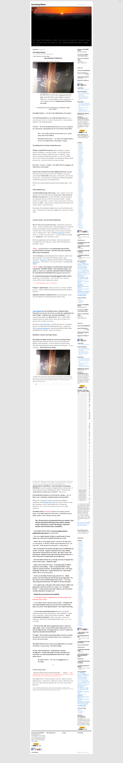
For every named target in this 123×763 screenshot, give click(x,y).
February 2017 (81, 171)
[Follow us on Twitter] (80, 85)
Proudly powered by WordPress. (84, 752)
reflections (80, 290)
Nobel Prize (61, 233)
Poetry (48, 42)
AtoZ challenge (80, 268)
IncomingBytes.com (82, 277)
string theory (38, 689)
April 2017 (80, 169)
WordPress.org (81, 302)
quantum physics (70, 688)
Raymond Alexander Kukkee (48, 53)
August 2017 (81, 164)
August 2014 (81, 206)
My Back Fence (39, 42)
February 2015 (81, 199)
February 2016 (81, 185)
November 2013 (81, 215)
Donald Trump (86, 271)
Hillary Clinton (88, 273)
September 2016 (81, 177)
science (34, 689)
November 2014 (81, 202)
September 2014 (81, 204)
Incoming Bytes (38, 4)
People (44, 42)
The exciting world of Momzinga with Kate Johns (83, 655)
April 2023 (80, 146)
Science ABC (38, 687)
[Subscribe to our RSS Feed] (84, 85)
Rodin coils (43, 260)
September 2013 (81, 217)
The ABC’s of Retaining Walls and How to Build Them (73, 42)
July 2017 (80, 165)
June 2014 (80, 208)
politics (80, 285)
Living (34, 42)
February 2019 (81, 151)
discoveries (35, 688)
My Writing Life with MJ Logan (84, 246)
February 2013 (81, 225)
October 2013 (81, 216)
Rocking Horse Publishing (84, 291)
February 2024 (81, 144)
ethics (84, 272)
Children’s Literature (36, 45)
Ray (79, 92)
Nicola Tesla (47, 324)
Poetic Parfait (85, 283)
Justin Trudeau (83, 278)
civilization (86, 269)
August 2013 (81, 218)
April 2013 (80, 223)
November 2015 (81, 188)
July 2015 (80, 193)
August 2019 (81, 149)
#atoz (79, 262)
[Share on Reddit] (82, 231)
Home (34, 40)
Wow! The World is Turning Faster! (84, 89)
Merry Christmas (80, 690)
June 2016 (80, 180)
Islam (78, 278)
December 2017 (81, 159)
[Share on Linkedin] (85, 231)
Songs (60, 42)
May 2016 (80, 181)
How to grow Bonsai (73, 40)
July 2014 (80, 207)
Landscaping (88, 40)
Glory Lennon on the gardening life (83, 632)
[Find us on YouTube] (85, 85)
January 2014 (81, 212)
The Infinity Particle (39, 52)
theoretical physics (46, 689)
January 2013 (81, 226)
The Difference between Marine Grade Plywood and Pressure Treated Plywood (84, 93)
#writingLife (80, 266)
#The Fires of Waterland (83, 265)
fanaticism (87, 272)
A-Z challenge (84, 266)
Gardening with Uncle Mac (83, 235)
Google (79, 81)
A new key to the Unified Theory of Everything (59, 687)
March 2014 (80, 210)
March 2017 (80, 170)
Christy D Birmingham (81, 269)
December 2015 (81, 187)
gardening (79, 273)
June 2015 (80, 194)
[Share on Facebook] (78, 231)
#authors (82, 262)
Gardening (38, 40)
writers (88, 293)
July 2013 (80, 219)
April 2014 (80, 209)
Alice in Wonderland (82, 267)
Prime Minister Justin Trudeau (83, 286)
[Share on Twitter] (80, 231)
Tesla (41, 689)
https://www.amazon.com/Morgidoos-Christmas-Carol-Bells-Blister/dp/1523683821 (84, 524)
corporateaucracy (80, 271)
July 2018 (80, 155)
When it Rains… (81, 248)
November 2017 (81, 161)
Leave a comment (57, 689)
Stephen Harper (81, 292)
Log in (80, 298)
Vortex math (51, 689)
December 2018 (81, 152)
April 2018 (80, 156)
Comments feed (81, 301)
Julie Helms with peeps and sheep (84, 251)
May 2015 (80, 195)
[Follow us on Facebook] (78, 85)
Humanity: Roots (81, 40)
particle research (64, 688)
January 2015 (81, 200)
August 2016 (81, 178)
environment (80, 272)
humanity (80, 275)
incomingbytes (84, 274)
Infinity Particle (48, 688)
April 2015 (80, 196)
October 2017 (81, 162)
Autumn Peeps (81, 252)
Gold (82, 273)
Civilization (55, 40)
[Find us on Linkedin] (82, 85)
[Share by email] (87, 231)
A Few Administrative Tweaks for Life (84, 104)
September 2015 (81, 191)
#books (84, 263)
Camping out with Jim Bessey (83, 255)
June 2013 (80, 221)
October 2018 (81, 154)
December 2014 (81, 201)
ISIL (87, 277)
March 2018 (80, 157)
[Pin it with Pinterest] (84, 231)
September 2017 (81, 163)
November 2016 (81, 174)
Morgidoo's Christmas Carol (83, 281)
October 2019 (81, 148)
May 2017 (80, 167)
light (51, 688)
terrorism (86, 292)
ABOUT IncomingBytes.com (46, 40)
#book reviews (80, 263)
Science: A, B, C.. (54, 42)
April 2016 (80, 182)
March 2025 (80, 143)
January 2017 (81, 172)
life (87, 278)
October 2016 (81, 176)
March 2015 (80, 197)
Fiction (59, 40)
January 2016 (81, 186)
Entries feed (80, 300)
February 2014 (81, 211)
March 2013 (80, 224)
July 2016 (80, 179)
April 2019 (80, 150)
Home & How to (65, 40)
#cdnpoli (87, 263)
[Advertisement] (61, 29)
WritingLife (86, 42)
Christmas (85, 268)
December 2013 (81, 214)
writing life (82, 295)
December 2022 (81, 147)
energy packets (42, 688)
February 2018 (81, 158)
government (84, 273)
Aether (68, 687)
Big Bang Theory (48, 502)
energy (38, 688)
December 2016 (81, 173)
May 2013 (80, 222)
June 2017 (80, 166)
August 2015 (81, 192)
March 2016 (80, 184)
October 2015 (81, 189)
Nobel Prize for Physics (57, 688)
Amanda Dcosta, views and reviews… (84, 243)
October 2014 (81, 203)
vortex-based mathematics (43, 328)
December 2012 (81, 227)
